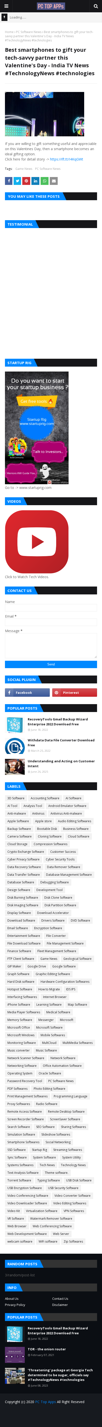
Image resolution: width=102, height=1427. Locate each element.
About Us (12, 1298)
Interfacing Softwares (22, 997)
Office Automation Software (62, 1066)
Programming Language (70, 1096)
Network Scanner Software (25, 1058)
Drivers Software (53, 920)
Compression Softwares (50, 844)
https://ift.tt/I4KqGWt (66, 159)
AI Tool (12, 806)
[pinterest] (74, 692)
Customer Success (63, 852)
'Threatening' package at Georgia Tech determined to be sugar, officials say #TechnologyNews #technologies (60, 1375)
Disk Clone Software (58, 897)
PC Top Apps (45, 1401)
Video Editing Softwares (69, 1203)
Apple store (43, 821)
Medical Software (58, 1012)
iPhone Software (18, 1004)
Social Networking (58, 1142)
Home (9, 32)
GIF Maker (14, 966)
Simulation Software (21, 1134)
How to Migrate (49, 989)
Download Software (21, 920)
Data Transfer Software (23, 875)
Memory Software (19, 1020)
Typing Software (48, 1180)
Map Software (77, 1004)
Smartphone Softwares (23, 1142)
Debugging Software (54, 882)
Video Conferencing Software (27, 1196)
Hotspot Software (19, 989)
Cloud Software (78, 836)
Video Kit (13, 1211)
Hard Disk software (20, 982)
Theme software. (56, 1173)
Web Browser (16, 1226)
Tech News (47, 1165)
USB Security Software (63, 1188)
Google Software (64, 966)
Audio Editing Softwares (74, 821)
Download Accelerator (53, 913)
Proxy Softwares (18, 1104)
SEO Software (45, 1127)
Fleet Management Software (56, 951)
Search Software (18, 1127)
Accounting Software (45, 798)
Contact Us (60, 1298)
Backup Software (19, 829)
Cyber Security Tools (60, 859)
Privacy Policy (15, 1304)
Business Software (76, 829)
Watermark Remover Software (51, 1218)
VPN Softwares (74, 1211)
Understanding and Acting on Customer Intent (61, 763)
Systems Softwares (20, 1165)
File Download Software (24, 943)
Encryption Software (48, 928)
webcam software (19, 1241)
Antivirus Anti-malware (66, 813)
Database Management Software (69, 875)
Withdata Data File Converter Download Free (61, 742)
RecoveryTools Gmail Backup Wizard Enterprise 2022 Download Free (58, 721)
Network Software (63, 1058)
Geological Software (77, 959)
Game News (23, 169)
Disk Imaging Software (22, 905)
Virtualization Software (41, 1211)
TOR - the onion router (47, 1349)
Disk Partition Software (60, 905)
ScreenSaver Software (65, 1119)
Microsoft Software (49, 1027)
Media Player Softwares (23, 1012)
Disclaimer (60, 1304)
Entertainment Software (23, 936)
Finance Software (19, 951)
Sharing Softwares (73, 1127)
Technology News (73, 1165)
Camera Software (19, 836)
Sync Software (17, 1157)
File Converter (56, 936)
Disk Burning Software (22, 897)
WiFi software (48, 1241)
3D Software (16, 798)
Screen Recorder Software (25, 1119)
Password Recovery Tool (24, 1081)
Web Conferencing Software (52, 1226)
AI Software (73, 798)
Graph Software (18, 974)
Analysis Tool (33, 806)
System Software (44, 1157)
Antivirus (38, 813)
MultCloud (49, 1043)
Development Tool (49, 890)
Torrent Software (19, 1180)
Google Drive (36, 966)
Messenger (46, 1020)
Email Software (17, 928)
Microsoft (66, 1020)
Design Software (18, 890)
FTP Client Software (20, 959)
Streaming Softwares (67, 1150)
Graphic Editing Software (53, 974)
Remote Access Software (24, 1111)
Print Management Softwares (27, 1096)
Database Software (20, 882)
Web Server (61, 1234)
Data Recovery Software (24, 867)
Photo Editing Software (49, 1089)
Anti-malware (16, 813)
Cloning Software (50, 836)
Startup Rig (39, 1150)
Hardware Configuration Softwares (65, 982)
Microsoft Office (18, 1027)
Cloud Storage (17, 844)
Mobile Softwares (53, 1035)
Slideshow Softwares (55, 1134)
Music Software (46, 1050)
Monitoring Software (21, 1043)
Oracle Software (50, 1073)
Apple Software (18, 821)
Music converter (18, 1050)
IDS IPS (70, 989)
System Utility (71, 1157)
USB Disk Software (79, 1180)
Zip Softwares (73, 1241)
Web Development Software (27, 1234)
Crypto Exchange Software (25, 852)
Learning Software (49, 1004)
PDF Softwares (17, 1089)
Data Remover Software (63, 867)
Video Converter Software (72, 1196)
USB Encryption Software (24, 1188)
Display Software (19, 913)
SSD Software (16, 1150)
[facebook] (27, 692)
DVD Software (80, 920)
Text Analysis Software (23, 1173)
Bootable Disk (47, 829)
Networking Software (22, 1066)
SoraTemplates (60, 1420)
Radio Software (46, 1104)
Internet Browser (55, 997)
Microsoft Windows (20, 1035)
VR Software (15, 1218)
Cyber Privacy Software (23, 859)
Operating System (19, 1073)
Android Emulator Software (67, 806)
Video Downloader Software (27, 1203)
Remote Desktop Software (66, 1111)
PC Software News (28, 32)
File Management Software (65, 943)
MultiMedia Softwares (78, 1043)
